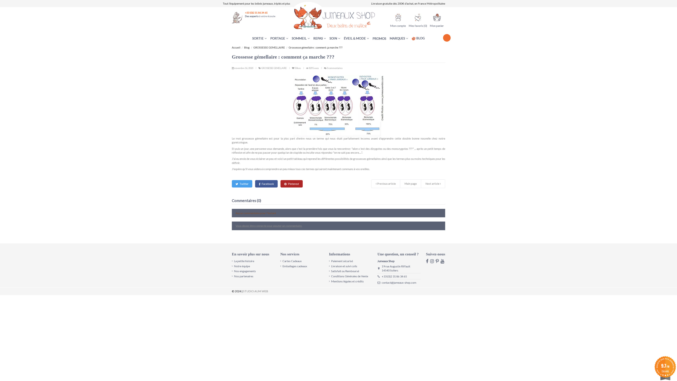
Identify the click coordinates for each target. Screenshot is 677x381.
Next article (432, 183)
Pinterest (293, 183)
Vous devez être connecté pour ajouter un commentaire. (269, 225)
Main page (410, 183)
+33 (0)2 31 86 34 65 (394, 276)
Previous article (386, 183)
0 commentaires (335, 68)
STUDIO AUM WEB (255, 291)
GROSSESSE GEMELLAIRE (274, 68)
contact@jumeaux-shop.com (399, 282)
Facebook (267, 183)
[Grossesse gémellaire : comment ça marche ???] (338, 106)
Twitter (244, 183)
